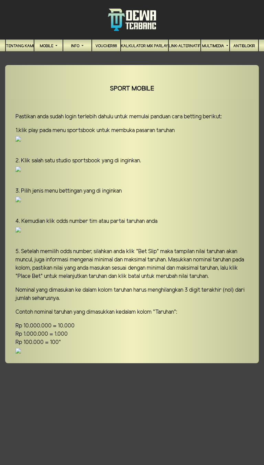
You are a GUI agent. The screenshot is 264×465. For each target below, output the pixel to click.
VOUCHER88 (106, 46)
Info (75, 46)
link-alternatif (184, 46)
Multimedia (213, 46)
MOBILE (47, 46)
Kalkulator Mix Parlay (144, 46)
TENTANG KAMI (20, 46)
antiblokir (244, 46)
